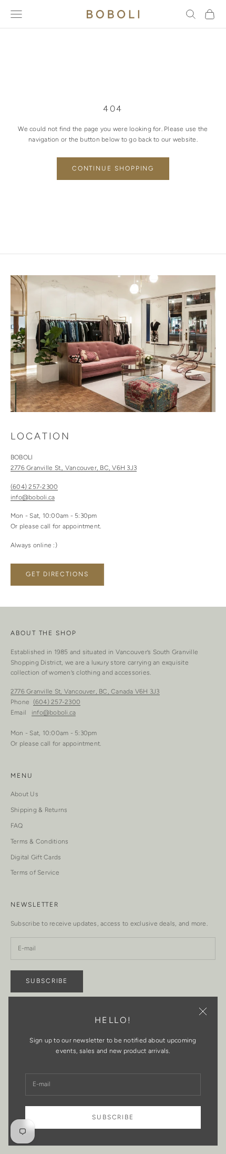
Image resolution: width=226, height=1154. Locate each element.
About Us (24, 794)
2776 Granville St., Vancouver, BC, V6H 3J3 (74, 467)
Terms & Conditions (39, 841)
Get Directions (57, 574)
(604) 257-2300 (34, 486)
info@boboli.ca (33, 497)
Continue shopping (113, 168)
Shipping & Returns (39, 810)
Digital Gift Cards (36, 857)
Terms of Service (35, 872)
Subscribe (113, 1117)
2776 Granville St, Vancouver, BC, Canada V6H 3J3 (85, 691)
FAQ (17, 825)
